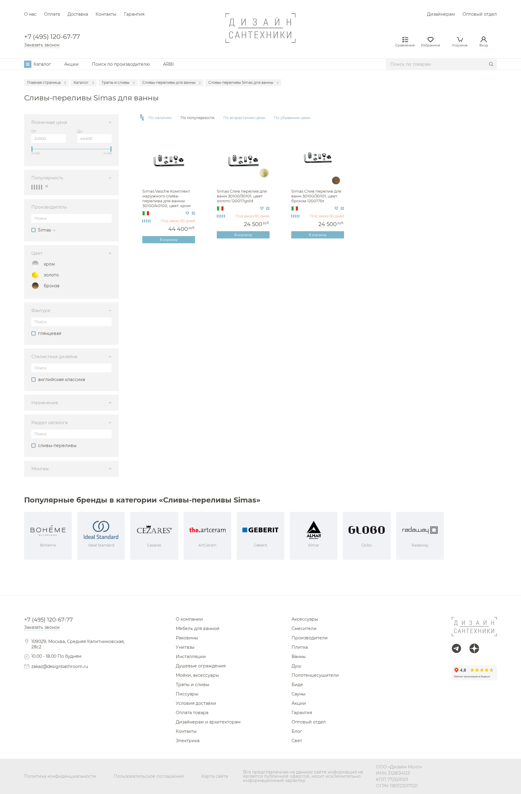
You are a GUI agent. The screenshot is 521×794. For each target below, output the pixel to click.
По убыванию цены (292, 118)
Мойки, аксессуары (197, 675)
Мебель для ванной (197, 628)
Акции (71, 64)
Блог (297, 731)
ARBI (168, 64)
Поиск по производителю (121, 64)
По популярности (197, 118)
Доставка (78, 14)
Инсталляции (191, 656)
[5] (41, 187)
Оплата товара (192, 712)
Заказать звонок (42, 45)
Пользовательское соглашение (149, 776)
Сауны (298, 694)
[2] (34, 187)
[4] (39, 187)
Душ (296, 666)
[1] (32, 187)
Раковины (187, 638)
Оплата (52, 14)
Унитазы (185, 647)
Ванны (299, 656)
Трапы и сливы (192, 684)
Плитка (300, 647)
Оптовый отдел (480, 14)
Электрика (188, 740)
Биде (297, 684)
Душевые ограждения (201, 666)
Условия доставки (196, 703)
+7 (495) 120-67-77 (52, 37)
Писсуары (187, 694)
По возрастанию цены (244, 118)
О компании (189, 619)
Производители (310, 638)
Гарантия (134, 14)
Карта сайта (214, 776)
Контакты (106, 14)
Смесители (304, 628)
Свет (297, 740)
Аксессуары (305, 619)
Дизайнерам (441, 14)
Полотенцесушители (315, 675)
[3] (36, 187)
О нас (30, 14)
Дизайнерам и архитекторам (208, 722)
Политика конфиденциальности (60, 776)
